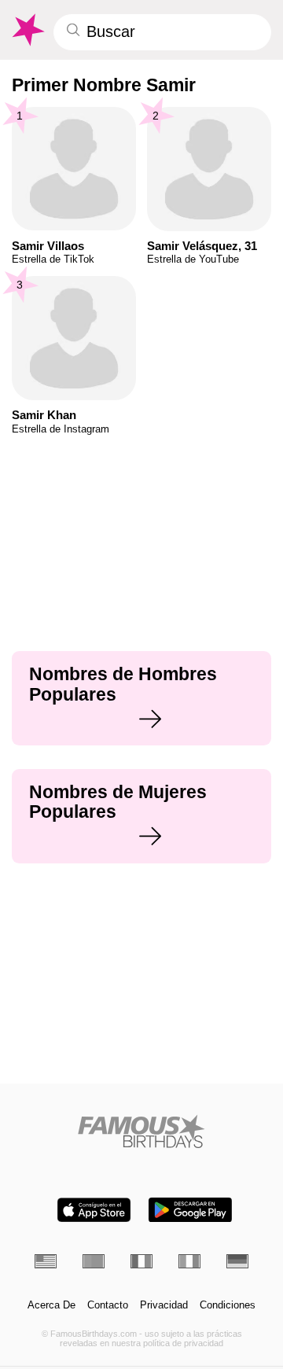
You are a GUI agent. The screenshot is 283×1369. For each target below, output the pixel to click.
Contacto (107, 1305)
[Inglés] (46, 1261)
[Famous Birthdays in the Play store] (190, 1210)
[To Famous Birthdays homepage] (27, 29)
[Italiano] (189, 1261)
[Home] (142, 1131)
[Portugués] (94, 1261)
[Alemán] (237, 1261)
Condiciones (227, 1305)
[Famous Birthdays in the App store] (94, 1210)
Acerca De (51, 1305)
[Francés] (141, 1261)
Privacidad (164, 1305)
